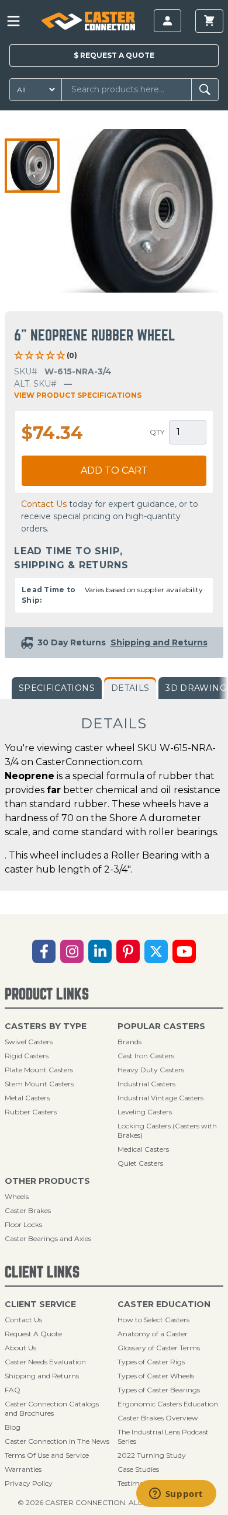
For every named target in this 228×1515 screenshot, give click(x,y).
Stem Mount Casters (39, 1083)
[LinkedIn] (100, 951)
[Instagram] (72, 951)
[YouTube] (184, 951)
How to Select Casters (153, 1319)
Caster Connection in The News (57, 1441)
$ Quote (114, 55)
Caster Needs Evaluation (45, 1361)
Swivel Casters (29, 1041)
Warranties (23, 1469)
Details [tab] (130, 688)
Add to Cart (114, 470)
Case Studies (138, 1469)
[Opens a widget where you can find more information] (176, 1494)
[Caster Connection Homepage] (88, 21)
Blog (12, 1427)
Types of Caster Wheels (156, 1375)
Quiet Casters (140, 1163)
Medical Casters (143, 1149)
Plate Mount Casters (39, 1069)
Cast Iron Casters (146, 1055)
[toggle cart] (209, 21)
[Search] (205, 89)
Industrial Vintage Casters (160, 1097)
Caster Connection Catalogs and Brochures (52, 1408)
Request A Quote (33, 1333)
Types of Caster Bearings (159, 1389)
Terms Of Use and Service (47, 1455)
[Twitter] (156, 951)
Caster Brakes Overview (158, 1417)
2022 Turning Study (152, 1455)
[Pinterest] (128, 951)
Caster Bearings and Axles (48, 1238)
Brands (129, 1041)
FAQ (12, 1389)
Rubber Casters (31, 1111)
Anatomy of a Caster (153, 1333)
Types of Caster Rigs (151, 1361)
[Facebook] (44, 951)
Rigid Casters (27, 1055)
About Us (20, 1347)
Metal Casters (27, 1097)
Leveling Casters (145, 1111)
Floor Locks (23, 1224)
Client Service (40, 1304)
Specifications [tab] (57, 688)
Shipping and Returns (42, 1375)
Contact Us (44, 504)
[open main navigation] (13, 21)
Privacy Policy (29, 1483)
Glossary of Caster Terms (159, 1347)
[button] (32, 165)
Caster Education (164, 1304)
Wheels (17, 1196)
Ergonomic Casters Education (168, 1403)
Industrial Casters (146, 1083)
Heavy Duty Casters (151, 1069)
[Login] (167, 20)
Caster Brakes (28, 1210)
